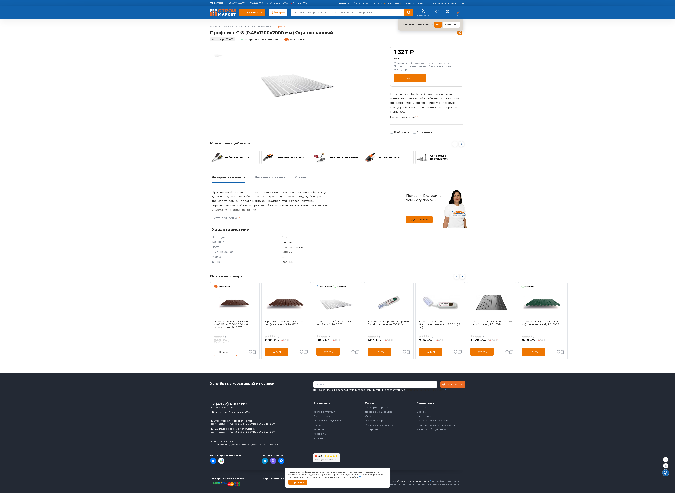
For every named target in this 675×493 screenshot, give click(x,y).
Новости (318, 424)
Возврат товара (374, 420)
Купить (277, 351)
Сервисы (421, 3)
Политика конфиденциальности (436, 424)
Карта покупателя (324, 411)
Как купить (393, 3)
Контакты (344, 3)
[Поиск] (408, 12)
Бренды (421, 411)
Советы (421, 407)
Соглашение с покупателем (433, 420)
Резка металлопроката (379, 424)
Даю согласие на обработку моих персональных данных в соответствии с (381, 390)
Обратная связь (360, 3)
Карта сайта (424, 416)
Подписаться (455, 384)
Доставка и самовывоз (379, 411)
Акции (280, 12)
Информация (376, 3)
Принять (298, 482)
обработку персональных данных (413, 481)
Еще (461, 3)
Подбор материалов (377, 407)
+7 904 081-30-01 (256, 3)
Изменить (451, 24)
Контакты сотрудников (327, 420)
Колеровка (371, 429)
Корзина (458, 15)
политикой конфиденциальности (425, 389)
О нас (316, 407)
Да (438, 24)
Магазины (409, 3)
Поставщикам (321, 416)
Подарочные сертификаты (444, 3)
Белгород (218, 3)
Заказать (409, 78)
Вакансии (319, 429)
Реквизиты (319, 433)
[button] (461, 144)
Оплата (369, 416)
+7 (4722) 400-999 (237, 3)
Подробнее (353, 477)
